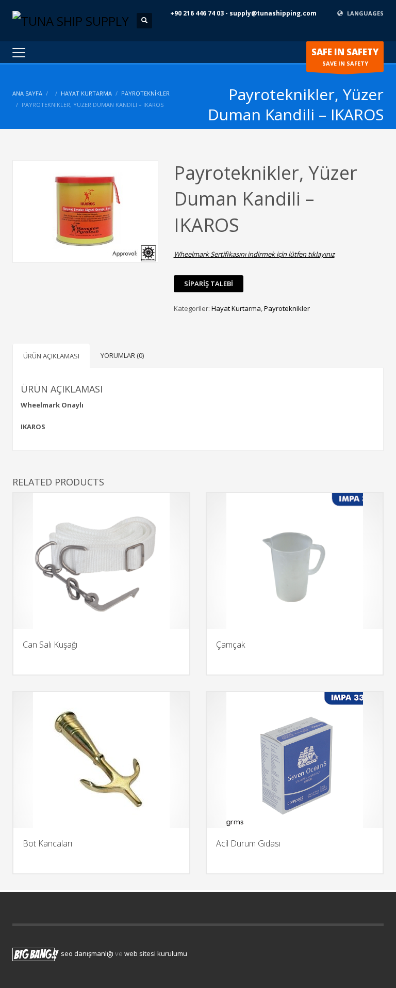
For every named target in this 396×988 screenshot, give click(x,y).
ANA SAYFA (27, 93)
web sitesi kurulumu (155, 954)
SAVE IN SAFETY (344, 56)
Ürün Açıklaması (51, 355)
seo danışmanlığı (87, 954)
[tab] (51, 355)
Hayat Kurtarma (86, 93)
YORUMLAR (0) (122, 355)
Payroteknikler (145, 93)
